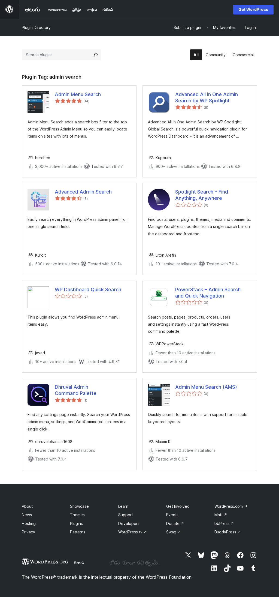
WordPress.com (230, 506)
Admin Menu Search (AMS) (206, 387)
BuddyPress (227, 532)
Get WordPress (253, 9)
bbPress (224, 523)
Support (125, 514)
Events (172, 514)
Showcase (79, 506)
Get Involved (178, 506)
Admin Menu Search (78, 94)
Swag (173, 532)
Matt (220, 514)
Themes (77, 514)
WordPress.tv (132, 532)
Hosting (29, 523)
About (27, 506)
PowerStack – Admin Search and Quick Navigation (208, 293)
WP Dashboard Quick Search (88, 289)
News (27, 514)
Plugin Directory (36, 27)
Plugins (76, 523)
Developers (129, 523)
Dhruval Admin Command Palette (75, 390)
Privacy (28, 532)
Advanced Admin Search (83, 192)
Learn (123, 506)
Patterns (77, 532)
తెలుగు (79, 562)
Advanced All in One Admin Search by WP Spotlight (206, 97)
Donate (175, 523)
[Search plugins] (95, 54)
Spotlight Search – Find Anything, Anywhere (201, 195)
